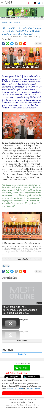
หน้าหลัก (4, 23)
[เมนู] (2, 3)
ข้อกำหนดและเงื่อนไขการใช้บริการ (22, 402)
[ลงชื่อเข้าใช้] (39, 3)
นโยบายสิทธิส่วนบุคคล (33, 388)
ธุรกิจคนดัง (17, 23)
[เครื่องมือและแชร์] (43, 3)
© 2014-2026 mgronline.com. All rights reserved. (22, 407)
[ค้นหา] (31, 2)
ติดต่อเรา (36, 405)
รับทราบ (22, 393)
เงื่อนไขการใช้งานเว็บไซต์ (15, 388)
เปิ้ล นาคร (6, 266)
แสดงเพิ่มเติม (23, 259)
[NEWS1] (35, 3)
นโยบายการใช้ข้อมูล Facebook (14, 405)
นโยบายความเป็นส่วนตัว (15, 400)
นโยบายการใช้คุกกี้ (30, 400)
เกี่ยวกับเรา (28, 405)
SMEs (10, 23)
